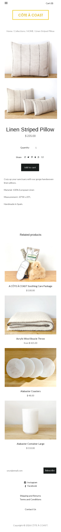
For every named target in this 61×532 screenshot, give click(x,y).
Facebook (32, 485)
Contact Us (30, 509)
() (49, 3)
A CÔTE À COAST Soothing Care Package (30, 286)
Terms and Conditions (30, 499)
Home (9, 31)
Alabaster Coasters (30, 391)
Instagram (32, 482)
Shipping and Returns (30, 495)
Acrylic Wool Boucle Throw (30, 338)
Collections (19, 31)
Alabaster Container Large (30, 443)
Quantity (24, 147)
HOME (30, 31)
